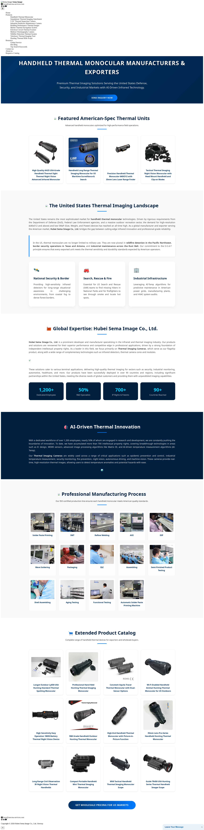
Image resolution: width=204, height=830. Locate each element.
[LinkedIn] (3, 6)
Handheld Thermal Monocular (21, 17)
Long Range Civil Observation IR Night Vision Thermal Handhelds (46, 784)
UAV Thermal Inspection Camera (23, 21)
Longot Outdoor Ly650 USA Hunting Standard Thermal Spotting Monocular (46, 688)
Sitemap (40, 824)
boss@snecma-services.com (13, 4)
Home (8, 13)
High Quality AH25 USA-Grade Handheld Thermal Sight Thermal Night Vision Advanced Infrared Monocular (46, 175)
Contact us (10, 49)
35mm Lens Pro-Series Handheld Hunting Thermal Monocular (158, 736)
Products (9, 15)
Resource (9, 40)
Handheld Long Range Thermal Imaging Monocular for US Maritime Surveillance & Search (83, 175)
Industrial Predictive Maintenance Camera (26, 23)
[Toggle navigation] (2, 8)
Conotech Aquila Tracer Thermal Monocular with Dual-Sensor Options (120, 688)
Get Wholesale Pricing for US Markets (102, 805)
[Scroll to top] (2, 828)
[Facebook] (1, 6)
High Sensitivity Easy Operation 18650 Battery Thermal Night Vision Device (46, 736)
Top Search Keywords (18, 47)
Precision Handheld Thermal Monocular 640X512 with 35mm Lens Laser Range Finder (120, 176)
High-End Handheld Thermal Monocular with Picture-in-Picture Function (120, 736)
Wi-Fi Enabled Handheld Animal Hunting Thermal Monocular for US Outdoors (158, 688)
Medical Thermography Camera (22, 32)
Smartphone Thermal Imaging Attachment (26, 19)
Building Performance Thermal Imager (24, 25)
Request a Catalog (12, 53)
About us (9, 51)
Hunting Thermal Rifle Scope (21, 38)
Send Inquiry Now (102, 97)
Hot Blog (13, 45)
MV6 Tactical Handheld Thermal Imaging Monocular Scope (120, 784)
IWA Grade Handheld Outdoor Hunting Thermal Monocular (83, 737)
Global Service (15, 43)
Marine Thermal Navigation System (23, 28)
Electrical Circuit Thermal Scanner (23, 30)
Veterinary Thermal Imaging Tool (22, 36)
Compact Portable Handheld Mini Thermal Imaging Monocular (83, 784)
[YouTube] (6, 6)
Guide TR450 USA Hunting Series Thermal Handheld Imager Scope (158, 784)
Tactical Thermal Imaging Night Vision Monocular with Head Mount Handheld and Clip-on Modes (158, 175)
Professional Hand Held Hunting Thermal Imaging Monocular (83, 688)
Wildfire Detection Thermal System (23, 34)
